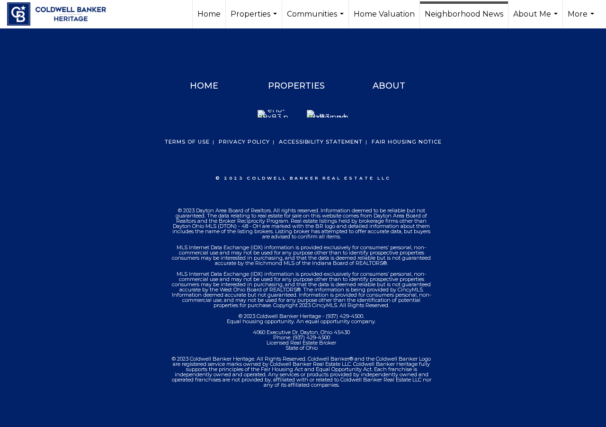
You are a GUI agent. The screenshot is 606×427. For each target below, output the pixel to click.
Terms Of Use (187, 141)
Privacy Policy (244, 141)
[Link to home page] (61, 14)
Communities (316, 18)
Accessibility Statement (321, 141)
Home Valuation (384, 13)
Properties (255, 18)
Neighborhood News (464, 13)
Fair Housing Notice (407, 141)
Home (209, 13)
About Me (536, 18)
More (582, 18)
